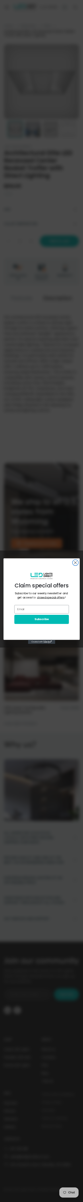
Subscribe (41, 619)
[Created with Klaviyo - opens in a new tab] (41, 642)
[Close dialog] (75, 563)
